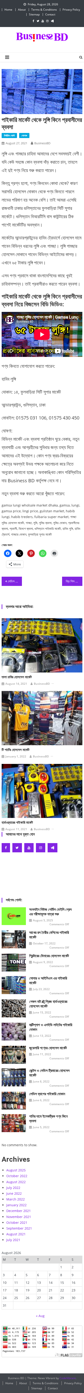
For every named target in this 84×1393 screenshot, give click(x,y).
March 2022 (15, 1199)
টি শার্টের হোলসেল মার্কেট (15, 750)
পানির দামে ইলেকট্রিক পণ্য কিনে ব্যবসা (48, 1118)
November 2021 (18, 1217)
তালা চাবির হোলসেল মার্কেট (17, 677)
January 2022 (16, 1205)
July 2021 (13, 1240)
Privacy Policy (71, 10)
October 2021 (16, 1222)
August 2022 (16, 1182)
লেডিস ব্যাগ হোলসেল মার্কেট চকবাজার (15, 581)
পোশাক (24, 135)
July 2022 (13, 1187)
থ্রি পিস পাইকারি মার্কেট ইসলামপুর (74, 581)
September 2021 (19, 1228)
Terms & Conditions (44, 10)
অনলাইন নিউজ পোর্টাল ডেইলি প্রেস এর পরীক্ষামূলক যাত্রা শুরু (50, 911)
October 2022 (16, 1176)
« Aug (40, 1316)
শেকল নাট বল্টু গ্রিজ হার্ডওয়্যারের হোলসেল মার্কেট (48, 1003)
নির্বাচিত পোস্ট (9, 135)
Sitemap (34, 14)
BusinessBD (42, 143)
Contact (50, 14)
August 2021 (16, 1234)
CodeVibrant (68, 1378)
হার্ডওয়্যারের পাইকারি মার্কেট (17, 822)
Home (8, 10)
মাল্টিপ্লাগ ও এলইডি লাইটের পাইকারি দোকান (50, 1027)
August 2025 (16, 1170)
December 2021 (18, 1211)
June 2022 (14, 1193)
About (22, 10)
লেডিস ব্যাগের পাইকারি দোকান (47, 1094)
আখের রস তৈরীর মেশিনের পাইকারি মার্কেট (49, 934)
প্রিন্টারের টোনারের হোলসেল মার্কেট (49, 956)
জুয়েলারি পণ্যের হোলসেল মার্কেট (48, 1048)
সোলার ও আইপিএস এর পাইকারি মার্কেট (48, 980)
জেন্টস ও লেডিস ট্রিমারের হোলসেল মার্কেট (49, 1072)
